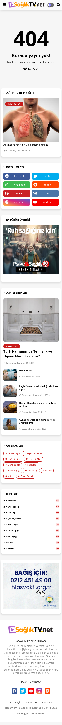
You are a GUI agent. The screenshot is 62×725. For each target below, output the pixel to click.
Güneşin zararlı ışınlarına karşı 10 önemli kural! (37, 421)
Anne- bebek (32, 506)
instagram (19, 202)
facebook (19, 176)
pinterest (19, 193)
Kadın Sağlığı (14, 470)
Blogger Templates (30, 707)
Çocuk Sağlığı (27, 476)
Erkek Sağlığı (35, 459)
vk (47, 193)
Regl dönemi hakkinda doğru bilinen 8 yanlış (38, 388)
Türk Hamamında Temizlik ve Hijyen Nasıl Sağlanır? (27, 354)
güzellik (32, 548)
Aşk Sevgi (32, 512)
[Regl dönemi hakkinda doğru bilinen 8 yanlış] (10, 391)
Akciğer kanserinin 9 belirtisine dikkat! (26, 144)
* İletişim (31, 702)
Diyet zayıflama (34, 453)
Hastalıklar (32, 464)
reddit (47, 184)
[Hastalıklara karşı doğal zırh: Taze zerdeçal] (10, 407)
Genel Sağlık (14, 464)
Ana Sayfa (33, 69)
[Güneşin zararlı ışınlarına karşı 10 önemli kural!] (10, 424)
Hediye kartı (25, 370)
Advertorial (32, 500)
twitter (47, 176)
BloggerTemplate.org (32, 713)
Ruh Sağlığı (32, 470)
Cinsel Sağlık (14, 453)
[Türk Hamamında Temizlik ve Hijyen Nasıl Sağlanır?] (31, 320)
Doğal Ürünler (15, 459)
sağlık (10, 476)
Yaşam (48, 470)
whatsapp (19, 184)
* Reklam (47, 702)
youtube (47, 202)
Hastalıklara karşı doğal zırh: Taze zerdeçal (37, 404)
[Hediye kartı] (10, 375)
